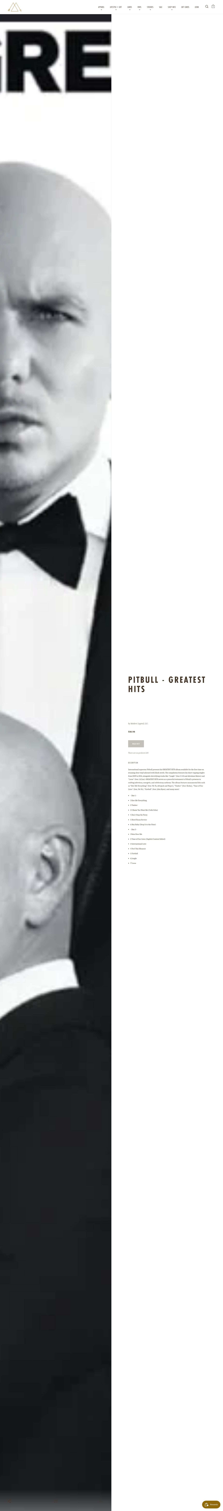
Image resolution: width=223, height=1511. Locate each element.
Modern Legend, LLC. (139, 723)
